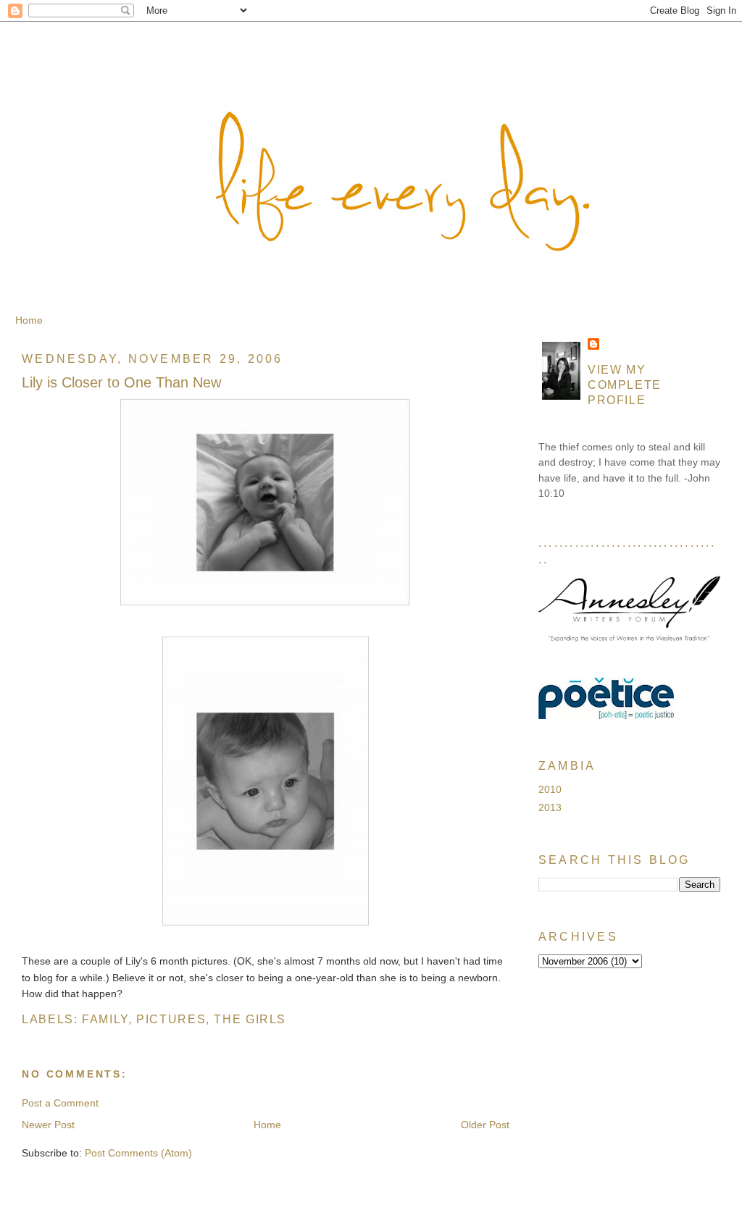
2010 (550, 789)
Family (105, 1018)
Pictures (171, 1018)
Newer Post (48, 1124)
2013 (550, 807)
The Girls (250, 1018)
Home (29, 320)
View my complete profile (625, 384)
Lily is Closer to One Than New (121, 382)
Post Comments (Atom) (138, 1153)
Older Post (485, 1124)
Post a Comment (60, 1103)
